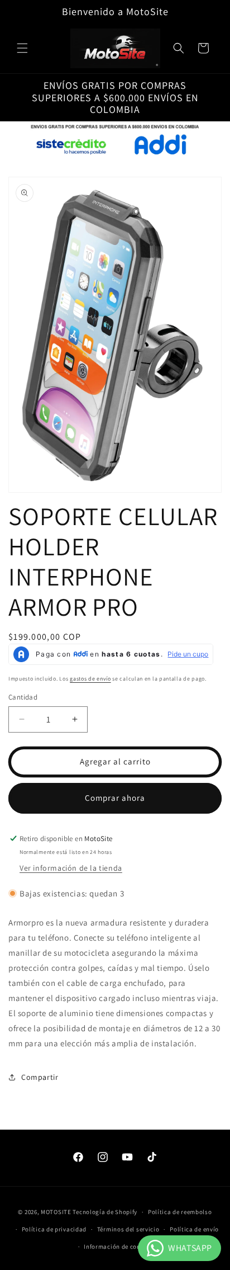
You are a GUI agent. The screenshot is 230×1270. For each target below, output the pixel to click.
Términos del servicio (128, 1229)
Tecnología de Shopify (105, 1212)
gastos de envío (90, 678)
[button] (22, 48)
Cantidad (22, 697)
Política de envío (194, 1229)
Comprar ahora (115, 797)
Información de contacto (120, 1246)
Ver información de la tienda (71, 868)
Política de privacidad (54, 1229)
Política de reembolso (180, 1212)
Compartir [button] (39, 1077)
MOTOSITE (56, 1212)
